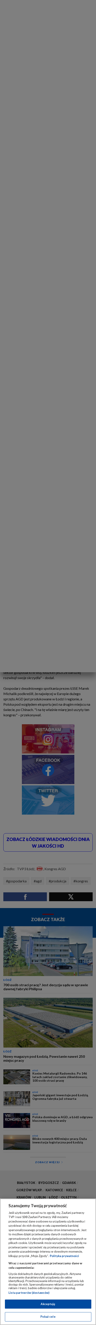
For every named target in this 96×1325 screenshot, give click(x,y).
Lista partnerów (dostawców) (28, 1292)
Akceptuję (48, 1304)
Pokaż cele (47, 1316)
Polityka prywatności (64, 1256)
